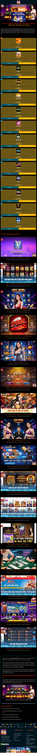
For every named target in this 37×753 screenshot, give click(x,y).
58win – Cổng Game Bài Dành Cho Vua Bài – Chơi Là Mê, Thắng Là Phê (18, 414)
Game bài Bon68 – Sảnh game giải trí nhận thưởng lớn (18, 544)
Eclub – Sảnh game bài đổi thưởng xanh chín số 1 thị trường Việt (18, 570)
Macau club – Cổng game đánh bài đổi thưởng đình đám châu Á (18, 388)
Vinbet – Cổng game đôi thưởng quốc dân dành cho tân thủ (18, 257)
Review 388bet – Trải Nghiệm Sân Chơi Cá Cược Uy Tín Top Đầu (18, 518)
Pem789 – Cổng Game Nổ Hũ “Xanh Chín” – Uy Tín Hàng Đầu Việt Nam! (18, 336)
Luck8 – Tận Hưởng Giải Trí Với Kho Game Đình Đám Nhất (18, 492)
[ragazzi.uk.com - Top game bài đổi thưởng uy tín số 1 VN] (18, 2)
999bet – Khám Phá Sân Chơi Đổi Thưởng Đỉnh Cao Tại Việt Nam (18, 283)
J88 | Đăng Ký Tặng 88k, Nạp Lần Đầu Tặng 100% (18, 596)
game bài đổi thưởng (14, 658)
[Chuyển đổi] (2, 709)
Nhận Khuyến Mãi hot (18, 47)
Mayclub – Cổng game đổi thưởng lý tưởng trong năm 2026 (18, 466)
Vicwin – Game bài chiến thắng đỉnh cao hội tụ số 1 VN (18, 440)
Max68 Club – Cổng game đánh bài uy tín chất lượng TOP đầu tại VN (18, 622)
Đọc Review (27, 49)
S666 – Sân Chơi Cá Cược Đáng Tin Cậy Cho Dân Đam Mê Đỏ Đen (18, 648)
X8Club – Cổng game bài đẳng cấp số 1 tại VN (18, 362)
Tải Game (10, 49)
